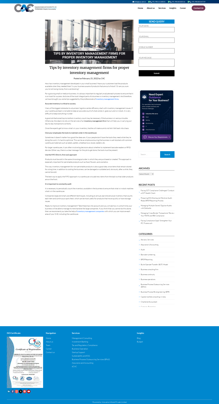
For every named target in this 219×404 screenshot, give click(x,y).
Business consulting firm (149, 269)
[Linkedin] (8, 391)
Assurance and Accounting (82, 363)
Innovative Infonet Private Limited (114, 402)
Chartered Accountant (149, 302)
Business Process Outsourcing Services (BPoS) (91, 359)
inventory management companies (90, 211)
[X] (20, 391)
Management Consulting (82, 338)
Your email (144, 36)
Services (162, 8)
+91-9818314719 (198, 2)
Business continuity (148, 274)
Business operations (148, 279)
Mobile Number (146, 47)
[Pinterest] (24, 391)
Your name (144, 26)
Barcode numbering (148, 255)
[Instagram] (16, 391)
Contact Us (198, 8)
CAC (103, 78)
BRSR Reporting (147, 259)
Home (140, 8)
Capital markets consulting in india (153, 297)
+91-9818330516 (178, 2)
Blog (139, 338)
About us (151, 8)
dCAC (74, 366)
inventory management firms (107, 99)
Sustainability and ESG (81, 356)
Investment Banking (80, 341)
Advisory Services (147, 240)
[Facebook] (12, 391)
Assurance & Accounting (149, 245)
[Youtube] (28, 391)
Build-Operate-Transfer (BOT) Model (154, 264)
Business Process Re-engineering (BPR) (155, 292)
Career (183, 8)
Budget (140, 341)
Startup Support (78, 352)
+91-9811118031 (159, 2)
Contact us (50, 352)
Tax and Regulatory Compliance (85, 345)
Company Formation (148, 307)
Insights (172, 8)
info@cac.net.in (140, 2)
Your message (145, 58)
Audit (143, 249)
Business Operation (80, 349)
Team (48, 345)
